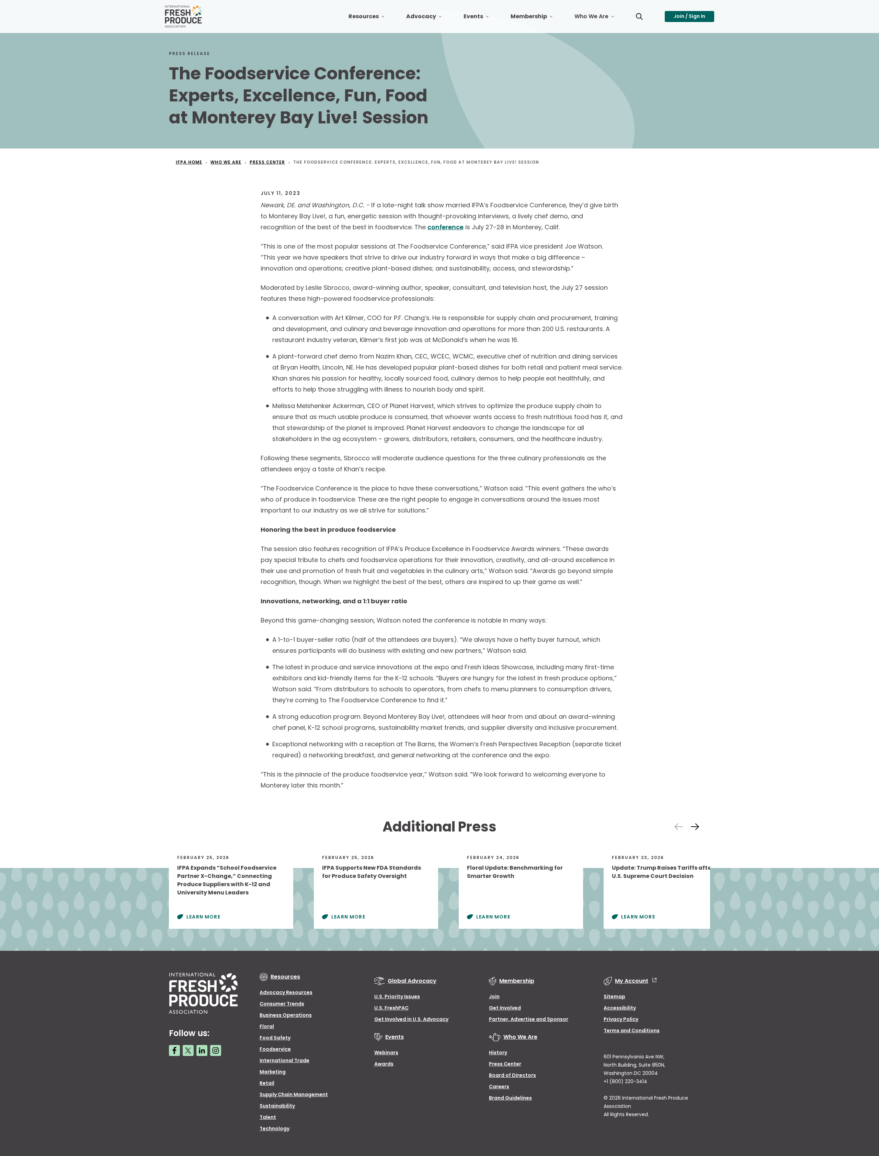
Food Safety (275, 1037)
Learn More (203, 916)
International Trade (284, 1060)
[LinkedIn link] (201, 1050)
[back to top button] (862, 1110)
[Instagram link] (215, 1050)
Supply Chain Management (294, 1094)
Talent (268, 1117)
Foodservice (275, 1049)
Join (494, 996)
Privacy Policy (621, 1019)
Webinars (386, 1052)
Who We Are (599, 19)
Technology (274, 1128)
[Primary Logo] (184, 16)
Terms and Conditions (632, 1030)
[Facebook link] (174, 1050)
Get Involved (505, 1007)
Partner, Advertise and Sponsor (528, 1019)
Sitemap (614, 996)
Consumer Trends (282, 1003)
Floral (267, 1026)
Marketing (273, 1071)
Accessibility (620, 1007)
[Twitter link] (188, 1050)
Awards (383, 1063)
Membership (537, 19)
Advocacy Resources (286, 992)
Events (482, 19)
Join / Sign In (689, 16)
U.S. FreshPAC (391, 1007)
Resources (372, 19)
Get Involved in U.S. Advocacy (411, 1019)
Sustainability (277, 1105)
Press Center (505, 1063)
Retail (267, 1083)
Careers (499, 1086)
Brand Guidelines (510, 1097)
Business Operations (286, 1015)
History (498, 1052)
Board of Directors (512, 1075)
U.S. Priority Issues (397, 996)
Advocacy (429, 19)
